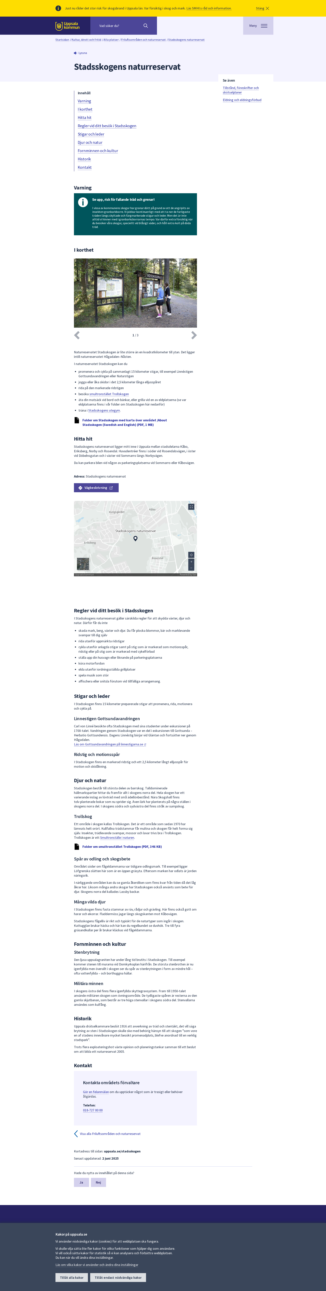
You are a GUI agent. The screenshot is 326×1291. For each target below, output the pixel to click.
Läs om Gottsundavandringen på (109, 744)
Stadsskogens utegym (104, 410)
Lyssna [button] (82, 53)
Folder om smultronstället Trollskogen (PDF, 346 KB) (122, 846)
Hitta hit (84, 117)
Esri (194, 575)
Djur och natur (90, 142)
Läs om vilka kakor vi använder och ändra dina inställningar (96, 1265)
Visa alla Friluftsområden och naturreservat (110, 1134)
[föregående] (77, 335)
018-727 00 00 (93, 1110)
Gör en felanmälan (96, 1092)
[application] (135, 538)
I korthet (85, 109)
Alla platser (111, 39)
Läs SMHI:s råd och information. (209, 8)
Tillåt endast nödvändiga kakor (118, 1277)
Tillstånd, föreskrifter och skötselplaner (241, 90)
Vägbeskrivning (96, 487)
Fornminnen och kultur (98, 150)
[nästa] (194, 335)
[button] (262, 8)
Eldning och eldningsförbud (242, 100)
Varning (84, 100)
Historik (84, 159)
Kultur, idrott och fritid (86, 39)
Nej (98, 1182)
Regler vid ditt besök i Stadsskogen (107, 125)
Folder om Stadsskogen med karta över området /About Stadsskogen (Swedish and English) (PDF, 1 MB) (124, 422)
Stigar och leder (91, 134)
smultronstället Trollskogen (109, 394)
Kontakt (85, 167)
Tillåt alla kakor (71, 1277)
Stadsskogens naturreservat (186, 39)
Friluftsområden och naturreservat (143, 39)
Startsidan (62, 39)
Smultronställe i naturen (117, 837)
